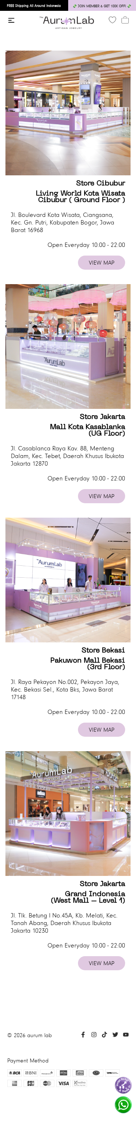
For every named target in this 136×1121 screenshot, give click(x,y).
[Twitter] (115, 1035)
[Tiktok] (104, 1035)
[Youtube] (126, 1035)
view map (101, 262)
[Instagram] (94, 1035)
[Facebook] (83, 1035)
